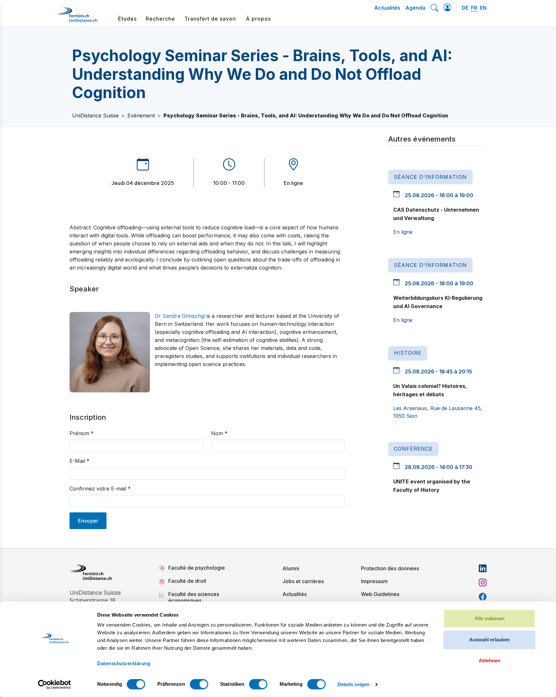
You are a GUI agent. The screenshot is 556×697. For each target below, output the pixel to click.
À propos (258, 18)
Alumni (291, 568)
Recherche (160, 18)
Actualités (387, 8)
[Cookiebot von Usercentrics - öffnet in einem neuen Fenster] (54, 684)
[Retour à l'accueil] (76, 17)
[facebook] (482, 597)
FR (474, 8)
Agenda (415, 8)
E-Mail (79, 461)
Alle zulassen (490, 618)
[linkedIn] (482, 568)
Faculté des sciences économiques (193, 597)
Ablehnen (489, 660)
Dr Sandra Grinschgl (180, 316)
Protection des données (390, 568)
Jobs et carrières (303, 581)
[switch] (199, 684)
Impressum (374, 581)
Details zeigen (353, 684)
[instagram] (482, 582)
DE (465, 8)
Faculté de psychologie (196, 567)
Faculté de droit (187, 581)
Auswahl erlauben (489, 639)
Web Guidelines (380, 594)
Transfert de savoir (210, 18)
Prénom (82, 433)
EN (483, 8)
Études (127, 18)
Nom (219, 433)
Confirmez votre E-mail (100, 488)
